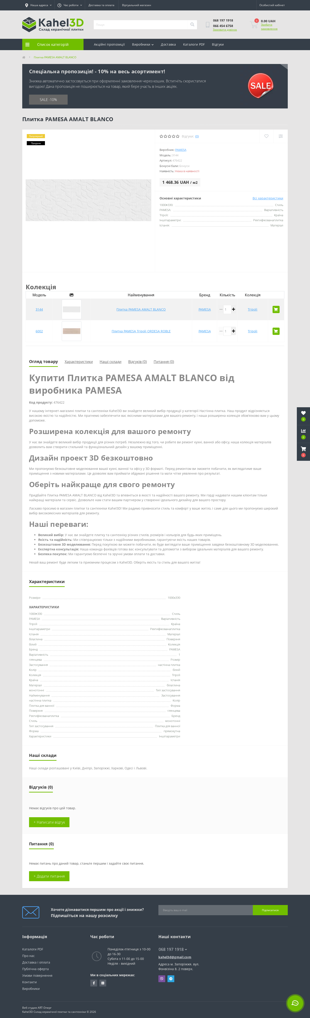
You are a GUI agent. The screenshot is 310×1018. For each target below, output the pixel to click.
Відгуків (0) (137, 361)
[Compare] (280, 136)
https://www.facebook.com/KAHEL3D (93, 983)
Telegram (170, 978)
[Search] (192, 24)
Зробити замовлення (269, 27)
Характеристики (79, 361)
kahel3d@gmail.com (174, 957)
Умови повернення (37, 975)
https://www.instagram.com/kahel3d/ (102, 983)
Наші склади (110, 361)
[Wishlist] (266, 136)
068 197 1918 (223, 20)
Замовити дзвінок (225, 30)
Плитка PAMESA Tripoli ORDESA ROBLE (141, 331)
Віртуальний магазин (136, 5)
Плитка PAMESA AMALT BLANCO (141, 309)
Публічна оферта (35, 969)
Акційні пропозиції (109, 44)
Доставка (168, 44)
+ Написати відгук (49, 822)
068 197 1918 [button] (171, 949)
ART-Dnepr (45, 1008)
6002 (39, 331)
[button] (303, 452)
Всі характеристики (268, 198)
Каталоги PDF (194, 44)
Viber (161, 978)
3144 (39, 309)
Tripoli (252, 309)
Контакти (29, 982)
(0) (197, 136)
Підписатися (270, 910)
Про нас (28, 956)
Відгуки (218, 44)
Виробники (141, 44)
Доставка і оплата (36, 962)
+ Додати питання (49, 876)
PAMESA (180, 150)
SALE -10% (48, 99)
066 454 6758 (223, 26)
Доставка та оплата (101, 5)
